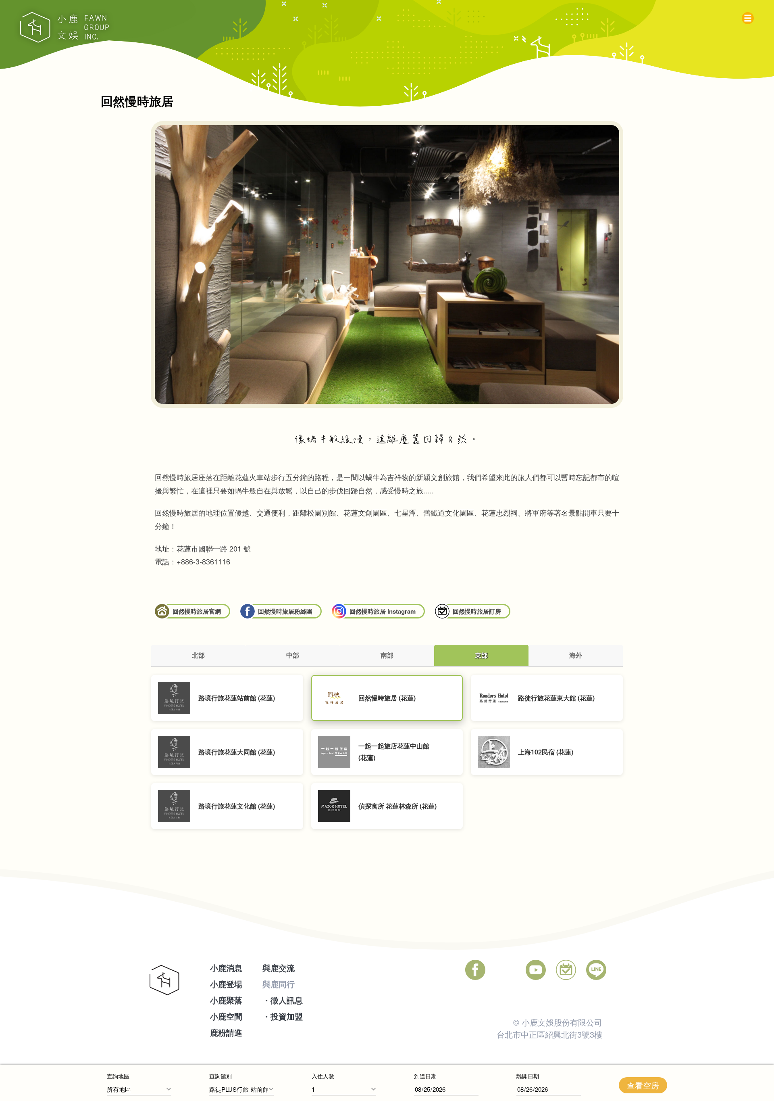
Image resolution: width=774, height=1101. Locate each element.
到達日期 (425, 1076)
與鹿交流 (278, 968)
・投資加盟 (282, 1016)
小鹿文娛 (64, 27)
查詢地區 (118, 1076)
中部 (292, 655)
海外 (575, 655)
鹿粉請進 (226, 1032)
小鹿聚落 (226, 1000)
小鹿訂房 (566, 970)
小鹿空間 (226, 1016)
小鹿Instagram (505, 970)
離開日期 (527, 1076)
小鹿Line (596, 970)
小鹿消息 (226, 968)
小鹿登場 (226, 984)
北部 (198, 655)
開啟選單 (750, 16)
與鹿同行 (278, 984)
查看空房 (643, 1085)
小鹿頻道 (536, 970)
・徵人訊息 (282, 1000)
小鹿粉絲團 (475, 970)
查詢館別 (220, 1076)
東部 (481, 655)
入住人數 (323, 1076)
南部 (387, 655)
